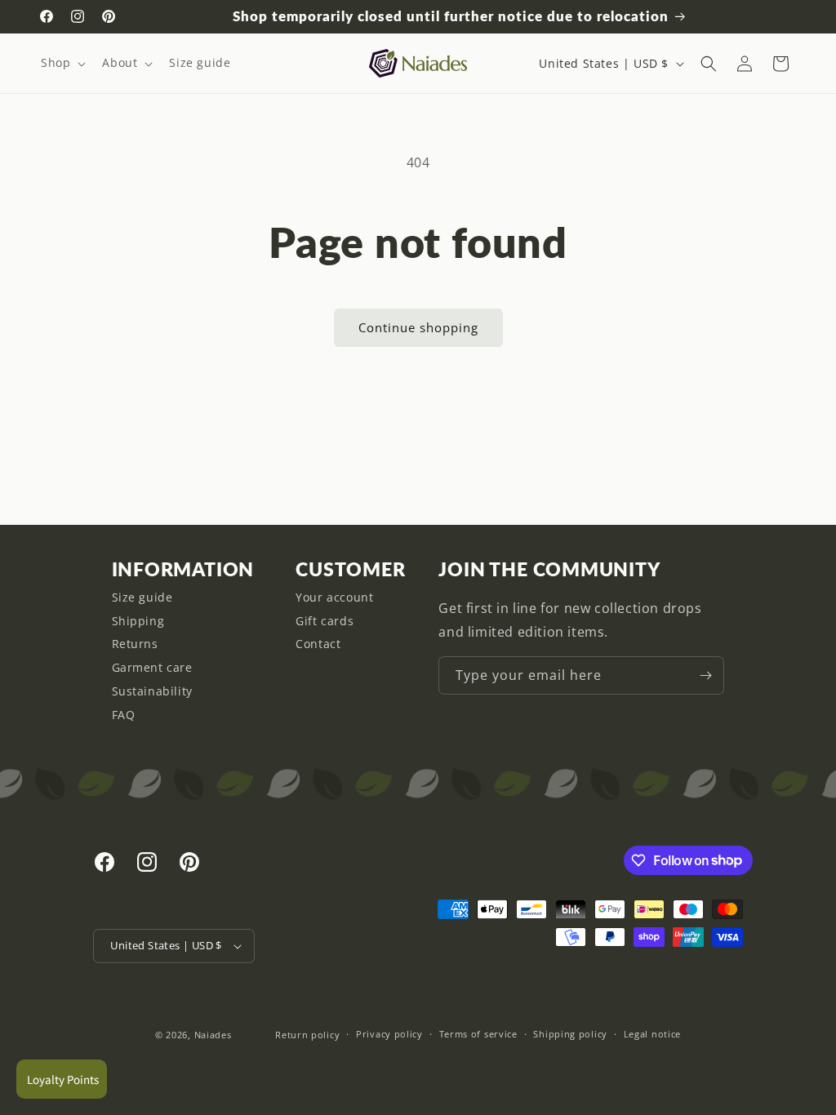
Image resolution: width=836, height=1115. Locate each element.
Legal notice (652, 1034)
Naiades (213, 1034)
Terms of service (478, 1034)
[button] (61, 63)
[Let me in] (705, 675)
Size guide (142, 597)
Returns (135, 643)
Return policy (307, 1034)
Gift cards (325, 621)
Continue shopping (418, 327)
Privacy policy (389, 1034)
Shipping (138, 621)
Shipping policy (570, 1034)
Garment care (152, 667)
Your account (334, 597)
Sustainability (152, 691)
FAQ (124, 714)
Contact (318, 643)
